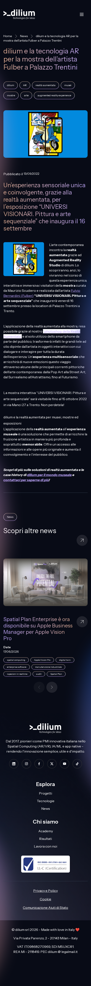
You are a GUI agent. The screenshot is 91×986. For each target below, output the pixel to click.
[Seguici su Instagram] (26, 763)
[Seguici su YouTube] (64, 763)
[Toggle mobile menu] (82, 14)
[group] (45, 620)
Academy (45, 831)
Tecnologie (45, 801)
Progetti (45, 793)
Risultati (45, 839)
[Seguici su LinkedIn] (13, 763)
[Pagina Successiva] (51, 687)
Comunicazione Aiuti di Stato (45, 907)
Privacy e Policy (45, 890)
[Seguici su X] (52, 763)
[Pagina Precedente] (39, 687)
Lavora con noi (45, 846)
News (24, 36)
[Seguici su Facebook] (39, 763)
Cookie (45, 899)
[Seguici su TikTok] (77, 763)
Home (7, 36)
